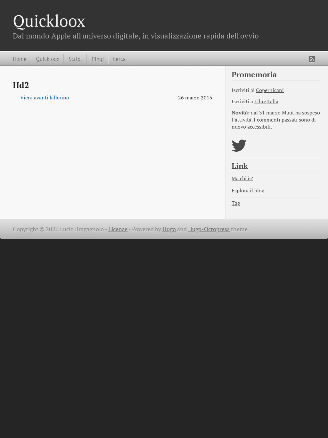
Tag (236, 203)
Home (20, 59)
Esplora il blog (248, 190)
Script (75, 59)
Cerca (119, 59)
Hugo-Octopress (209, 229)
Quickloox (49, 20)
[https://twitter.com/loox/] (239, 149)
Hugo (169, 229)
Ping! (98, 59)
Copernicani (270, 90)
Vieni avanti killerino (44, 97)
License (117, 229)
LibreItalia (266, 101)
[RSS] (312, 59)
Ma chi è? (242, 178)
